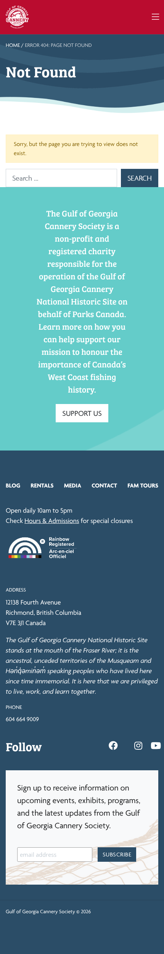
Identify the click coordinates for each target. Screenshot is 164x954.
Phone (14, 707)
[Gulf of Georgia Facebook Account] (113, 746)
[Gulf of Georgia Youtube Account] (156, 746)
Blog (13, 485)
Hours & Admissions (51, 521)
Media (72, 485)
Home (13, 45)
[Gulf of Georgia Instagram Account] (138, 746)
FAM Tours (142, 485)
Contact (104, 485)
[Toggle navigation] (155, 17)
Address (16, 590)
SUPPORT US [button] (82, 413)
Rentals (42, 485)
